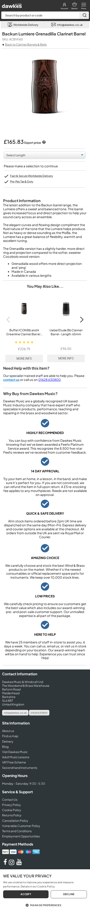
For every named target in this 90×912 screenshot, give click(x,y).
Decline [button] (69, 894)
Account (64, 8)
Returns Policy (12, 815)
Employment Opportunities (21, 836)
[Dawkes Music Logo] (11, 5)
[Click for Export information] (43, 142)
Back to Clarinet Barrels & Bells (26, 44)
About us (8, 731)
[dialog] (45, 890)
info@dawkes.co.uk (15, 712)
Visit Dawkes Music (15, 752)
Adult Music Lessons (15, 757)
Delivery (7, 741)
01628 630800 (49, 380)
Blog (5, 746)
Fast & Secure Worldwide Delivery (31, 176)
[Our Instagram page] (12, 864)
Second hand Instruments (19, 767)
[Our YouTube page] (19, 864)
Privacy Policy (11, 805)
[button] (45, 905)
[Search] (84, 15)
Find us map (10, 736)
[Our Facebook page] (5, 864)
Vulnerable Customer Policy (21, 826)
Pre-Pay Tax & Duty (21, 181)
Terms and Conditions (17, 831)
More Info (24, 358)
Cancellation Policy (15, 820)
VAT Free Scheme (14, 762)
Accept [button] (26, 894)
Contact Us (9, 799)
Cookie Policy (11, 810)
